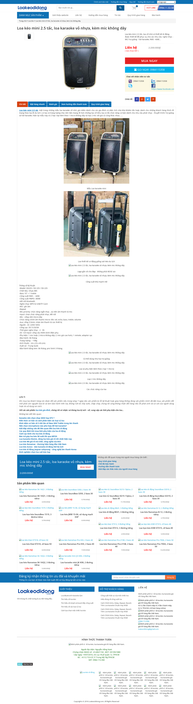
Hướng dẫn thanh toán (146, 2)
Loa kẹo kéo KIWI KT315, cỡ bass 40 (156, 528)
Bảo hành (156, 15)
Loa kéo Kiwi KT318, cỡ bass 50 (37, 544)
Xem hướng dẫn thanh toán (74, 104)
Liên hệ (78, 15)
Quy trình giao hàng (136, 15)
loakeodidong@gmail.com (148, 629)
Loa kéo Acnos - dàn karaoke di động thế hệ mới (41, 447)
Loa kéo (31, 21)
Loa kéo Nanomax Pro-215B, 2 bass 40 (116, 545)
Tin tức (118, 15)
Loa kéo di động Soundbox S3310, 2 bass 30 (156, 497)
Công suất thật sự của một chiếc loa (115, 595)
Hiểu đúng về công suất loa (111, 599)
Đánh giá (53, 104)
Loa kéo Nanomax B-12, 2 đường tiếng (156, 513)
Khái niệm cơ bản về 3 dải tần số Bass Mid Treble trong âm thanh (48, 423)
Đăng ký (170, 577)
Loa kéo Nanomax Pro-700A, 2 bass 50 (156, 545)
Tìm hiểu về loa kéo (68, 599)
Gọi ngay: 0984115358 (151, 69)
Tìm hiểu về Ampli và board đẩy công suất (77, 603)
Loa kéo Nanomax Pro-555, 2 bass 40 (76, 544)
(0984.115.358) (143, 621)
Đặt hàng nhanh (37, 104)
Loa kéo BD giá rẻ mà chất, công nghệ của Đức (40, 441)
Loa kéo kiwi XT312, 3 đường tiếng (116, 528)
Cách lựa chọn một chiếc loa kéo (73, 610)
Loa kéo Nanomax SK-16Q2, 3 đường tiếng (36, 563)
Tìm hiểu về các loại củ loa (71, 606)
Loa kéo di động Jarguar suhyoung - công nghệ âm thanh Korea (47, 449)
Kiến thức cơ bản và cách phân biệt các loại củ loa (41, 420)
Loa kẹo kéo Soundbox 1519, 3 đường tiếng (36, 515)
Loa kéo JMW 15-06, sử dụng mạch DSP (76, 515)
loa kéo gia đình (43, 410)
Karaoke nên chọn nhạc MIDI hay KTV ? (36, 418)
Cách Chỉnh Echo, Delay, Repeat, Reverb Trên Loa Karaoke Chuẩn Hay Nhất (116, 604)
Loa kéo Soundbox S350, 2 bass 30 (76, 493)
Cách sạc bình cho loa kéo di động (34, 433)
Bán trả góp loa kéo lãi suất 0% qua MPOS (38, 436)
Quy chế (132, 2)
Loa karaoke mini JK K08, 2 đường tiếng (77, 563)
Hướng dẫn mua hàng (119, 2)
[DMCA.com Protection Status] (25, 664)
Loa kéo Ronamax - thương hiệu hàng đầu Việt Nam (42, 444)
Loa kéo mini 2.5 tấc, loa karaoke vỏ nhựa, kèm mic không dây (58, 21)
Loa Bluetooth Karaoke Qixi (71, 595)
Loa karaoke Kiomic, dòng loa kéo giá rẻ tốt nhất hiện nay (45, 439)
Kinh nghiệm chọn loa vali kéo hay (34, 452)
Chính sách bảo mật (101, 2)
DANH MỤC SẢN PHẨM (30, 15)
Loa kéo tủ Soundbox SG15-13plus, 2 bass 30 (116, 497)
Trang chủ (22, 21)
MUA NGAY (149, 61)
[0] (134, 8)
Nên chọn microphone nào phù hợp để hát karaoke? (43, 426)
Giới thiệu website (60, 15)
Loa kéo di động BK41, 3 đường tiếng (116, 512)
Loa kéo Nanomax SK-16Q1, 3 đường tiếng (36, 497)
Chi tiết (22, 104)
